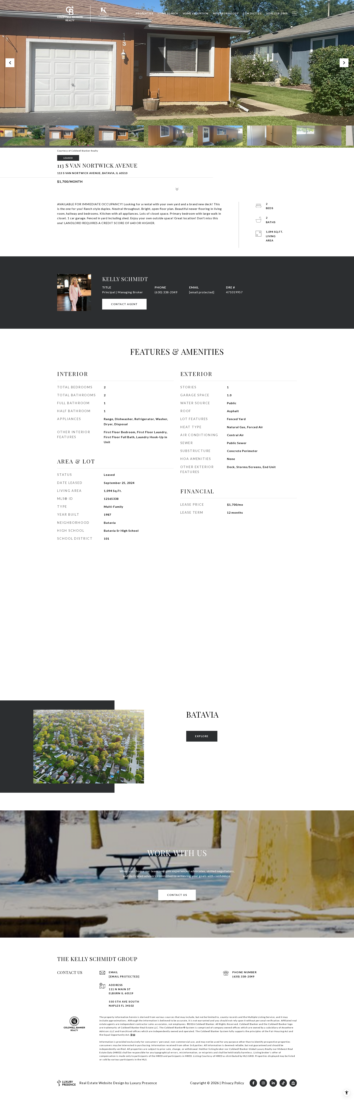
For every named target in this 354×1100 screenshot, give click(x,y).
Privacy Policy (233, 1082)
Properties (144, 13)
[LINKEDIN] (273, 1083)
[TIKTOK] (283, 1083)
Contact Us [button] (177, 894)
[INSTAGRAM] (263, 1083)
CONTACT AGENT (124, 304)
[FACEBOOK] (253, 1083)
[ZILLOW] (293, 1083)
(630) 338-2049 (166, 292)
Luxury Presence (143, 1083)
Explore (202, 736)
